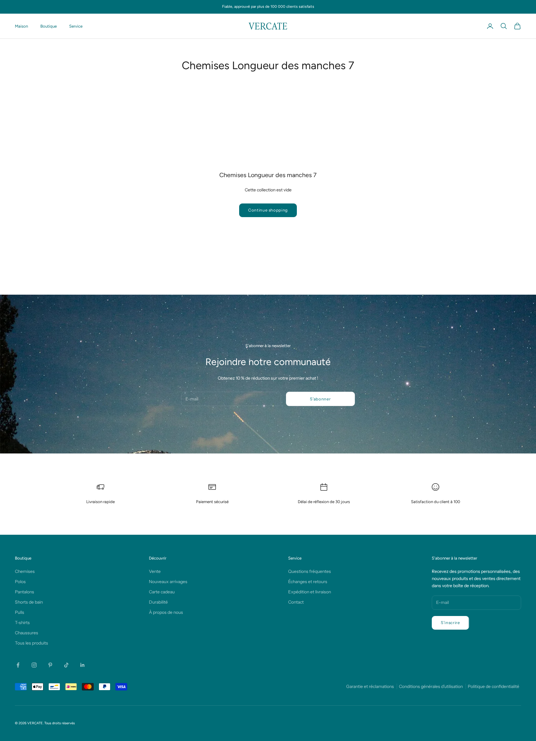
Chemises (25, 571)
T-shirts (22, 622)
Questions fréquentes (309, 571)
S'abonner (320, 398)
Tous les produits (31, 643)
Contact (296, 602)
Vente (155, 571)
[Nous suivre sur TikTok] (66, 665)
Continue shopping (268, 210)
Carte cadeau (162, 592)
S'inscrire (450, 622)
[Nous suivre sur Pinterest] (50, 665)
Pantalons (24, 592)
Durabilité (158, 602)
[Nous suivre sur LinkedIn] (82, 665)
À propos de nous (166, 612)
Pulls (19, 612)
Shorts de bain (29, 602)
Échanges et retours (307, 581)
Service (76, 26)
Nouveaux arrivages (168, 581)
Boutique (48, 26)
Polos (20, 581)
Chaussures (26, 633)
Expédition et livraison (309, 592)
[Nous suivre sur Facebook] (18, 665)
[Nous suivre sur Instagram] (34, 665)
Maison (21, 26)
